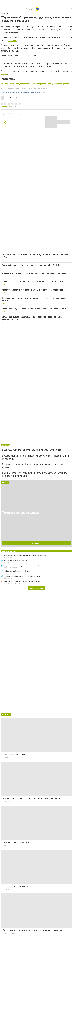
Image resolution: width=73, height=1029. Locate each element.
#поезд (18, 93)
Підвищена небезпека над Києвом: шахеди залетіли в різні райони (32, 281)
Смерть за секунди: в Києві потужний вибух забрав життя (31, 449)
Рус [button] (67, 9)
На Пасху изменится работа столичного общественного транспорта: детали (35, 83)
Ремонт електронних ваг (14, 755)
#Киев (32, 93)
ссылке (4, 74)
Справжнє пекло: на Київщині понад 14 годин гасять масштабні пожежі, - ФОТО (35, 255)
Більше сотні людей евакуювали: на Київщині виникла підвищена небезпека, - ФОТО (32, 318)
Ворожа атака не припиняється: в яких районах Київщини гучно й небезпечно (35, 457)
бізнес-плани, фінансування (15, 886)
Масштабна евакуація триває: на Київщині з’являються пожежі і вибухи (35, 290)
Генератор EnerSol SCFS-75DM (16, 842)
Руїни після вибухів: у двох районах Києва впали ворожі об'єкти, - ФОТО (34, 308)
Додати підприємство (36, 588)
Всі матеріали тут (37, 543)
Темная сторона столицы (20, 512)
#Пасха (3, 93)
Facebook (12, 40)
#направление (25, 93)
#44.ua (43, 93)
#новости (38, 93)
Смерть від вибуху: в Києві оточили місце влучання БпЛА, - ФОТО (31, 265)
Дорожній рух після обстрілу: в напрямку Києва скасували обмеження (34, 273)
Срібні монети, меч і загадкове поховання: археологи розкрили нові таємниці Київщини (34, 474)
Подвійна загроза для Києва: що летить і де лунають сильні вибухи (32, 466)
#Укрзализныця (10, 93)
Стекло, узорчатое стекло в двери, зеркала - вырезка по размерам (33, 930)
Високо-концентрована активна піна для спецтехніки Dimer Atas (32, 798)
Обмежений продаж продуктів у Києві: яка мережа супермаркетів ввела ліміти (34, 299)
